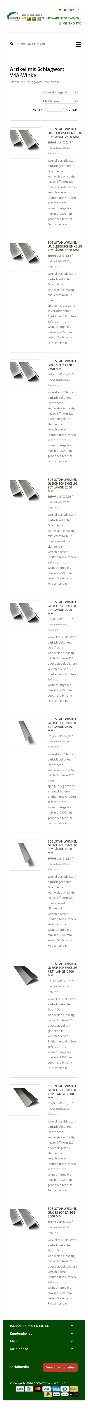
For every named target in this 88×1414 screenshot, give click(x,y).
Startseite (16, 82)
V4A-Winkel (52, 82)
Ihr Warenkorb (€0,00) (62, 18)
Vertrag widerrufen (60, 1367)
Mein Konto (71, 23)
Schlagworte (34, 82)
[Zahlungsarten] (20, 1389)
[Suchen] (11, 43)
